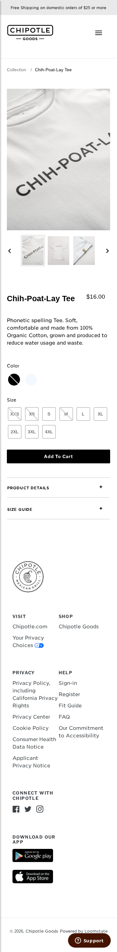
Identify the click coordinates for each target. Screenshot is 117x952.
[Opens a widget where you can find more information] (89, 941)
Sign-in (68, 683)
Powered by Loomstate (84, 931)
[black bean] (14, 379)
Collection (16, 69)
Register (69, 694)
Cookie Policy (30, 728)
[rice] (31, 379)
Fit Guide (70, 706)
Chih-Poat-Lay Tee (53, 69)
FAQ (64, 717)
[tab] (58, 487)
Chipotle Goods (79, 627)
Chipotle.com (29, 627)
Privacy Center (31, 717)
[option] (33, 250)
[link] (32, 32)
